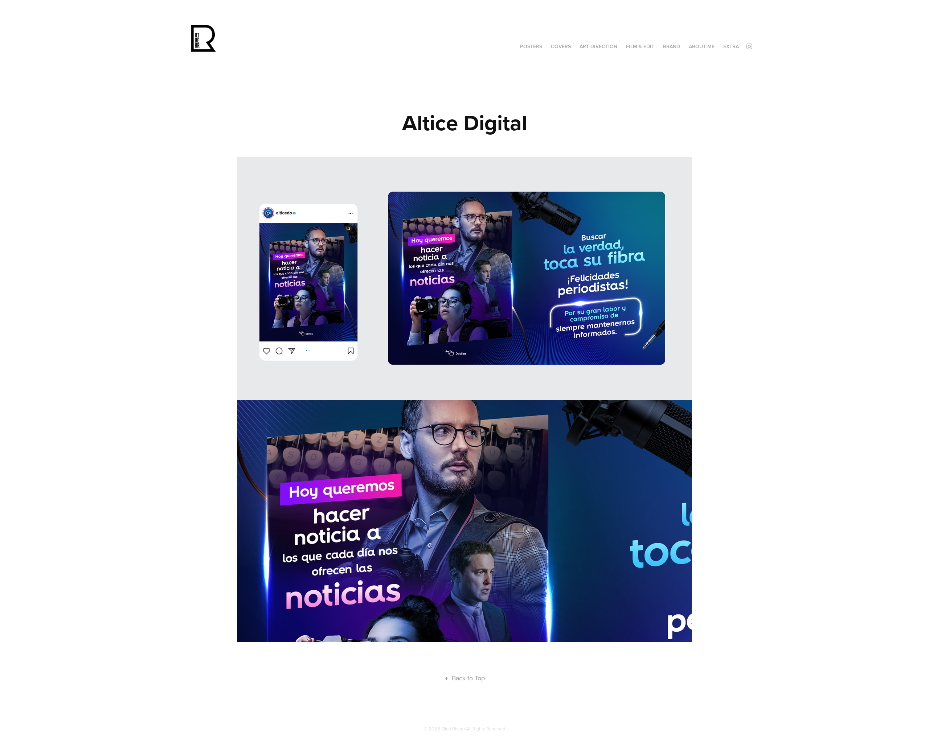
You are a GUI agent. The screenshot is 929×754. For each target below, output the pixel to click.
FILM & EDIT (640, 46)
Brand (671, 46)
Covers (561, 46)
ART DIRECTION (598, 46)
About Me (702, 46)
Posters (531, 46)
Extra (731, 46)
